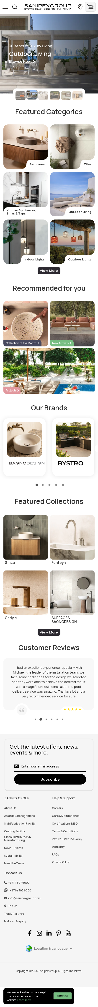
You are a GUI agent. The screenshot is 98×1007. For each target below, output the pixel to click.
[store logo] (48, 7)
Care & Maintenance (65, 816)
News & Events (13, 848)
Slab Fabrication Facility (19, 823)
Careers (57, 808)
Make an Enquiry (15, 921)
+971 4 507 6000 (19, 882)
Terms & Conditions (65, 831)
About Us (10, 808)
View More (49, 270)
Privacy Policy (61, 862)
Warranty (58, 846)
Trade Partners (14, 913)
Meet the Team (14, 863)
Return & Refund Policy (67, 839)
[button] (5, 7)
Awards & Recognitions (19, 816)
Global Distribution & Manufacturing (17, 838)
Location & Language (51, 948)
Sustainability (13, 855)
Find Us (12, 906)
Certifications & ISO (64, 823)
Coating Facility (14, 831)
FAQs (55, 854)
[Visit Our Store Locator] (80, 6)
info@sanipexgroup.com (24, 898)
